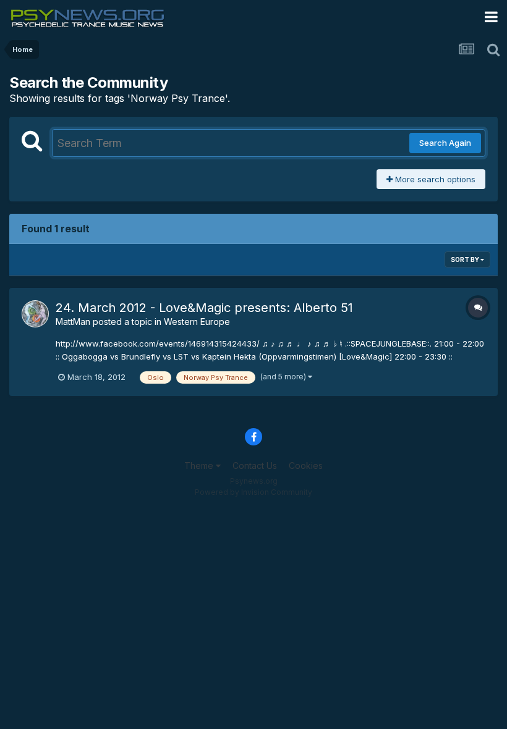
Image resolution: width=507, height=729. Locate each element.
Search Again (445, 143)
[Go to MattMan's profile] (35, 313)
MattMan (73, 321)
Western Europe (197, 321)
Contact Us (254, 465)
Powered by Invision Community (253, 492)
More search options (434, 179)
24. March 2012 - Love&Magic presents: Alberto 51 (204, 307)
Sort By (465, 259)
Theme (200, 465)
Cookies (306, 465)
